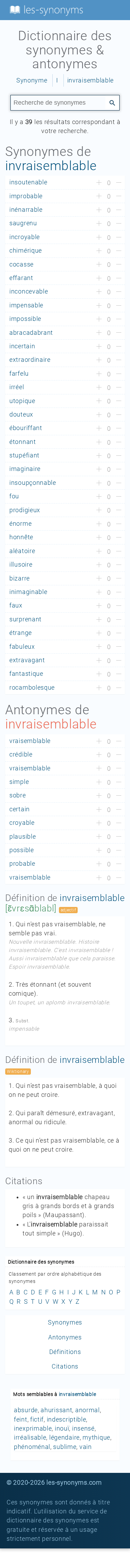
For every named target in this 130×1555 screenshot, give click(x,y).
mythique (96, 1437)
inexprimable (33, 1428)
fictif (37, 1419)
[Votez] (99, 183)
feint (20, 1419)
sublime (64, 1446)
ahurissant (56, 1410)
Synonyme (31, 80)
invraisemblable (90, 80)
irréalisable (30, 1437)
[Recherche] (112, 102)
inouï (62, 1428)
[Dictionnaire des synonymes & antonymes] (45, 9)
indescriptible (66, 1419)
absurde (26, 1410)
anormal (87, 1410)
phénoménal (32, 1446)
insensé (83, 1428)
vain (85, 1446)
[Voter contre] (118, 183)
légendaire (64, 1437)
